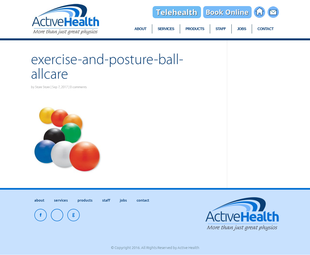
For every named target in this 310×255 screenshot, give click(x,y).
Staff (221, 29)
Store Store (42, 87)
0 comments (78, 87)
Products (195, 29)
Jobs (241, 29)
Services (166, 29)
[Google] (73, 216)
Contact (265, 29)
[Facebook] (40, 216)
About (140, 29)
